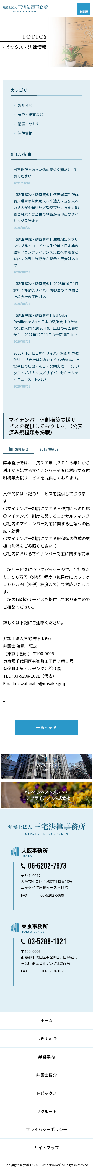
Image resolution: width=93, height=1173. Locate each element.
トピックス (46, 1093)
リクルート (46, 1111)
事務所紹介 (46, 1038)
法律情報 (25, 132)
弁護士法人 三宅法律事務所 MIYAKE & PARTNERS (25, 8)
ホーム (46, 1020)
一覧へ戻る (46, 727)
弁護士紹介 (46, 1075)
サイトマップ (46, 1147)
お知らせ (25, 105)
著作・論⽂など (30, 114)
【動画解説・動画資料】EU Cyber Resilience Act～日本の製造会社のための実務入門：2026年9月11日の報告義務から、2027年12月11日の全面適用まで (46, 328)
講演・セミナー (30, 123)
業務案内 (46, 1056)
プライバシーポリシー (46, 1129)
